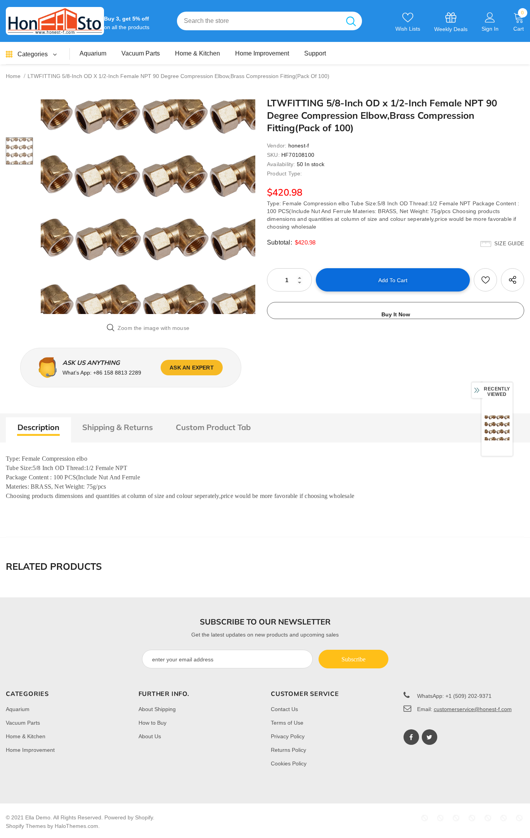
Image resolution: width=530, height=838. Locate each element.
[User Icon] (490, 17)
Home (13, 76)
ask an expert (192, 367)
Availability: (281, 164)
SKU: (273, 155)
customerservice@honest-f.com (473, 709)
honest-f (298, 145)
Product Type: (284, 173)
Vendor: (276, 145)
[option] (148, 206)
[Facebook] (411, 737)
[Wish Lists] (485, 279)
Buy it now (395, 314)
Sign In (490, 29)
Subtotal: (279, 242)
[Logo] (55, 21)
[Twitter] (429, 737)
